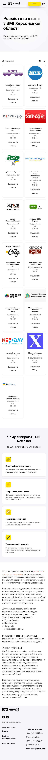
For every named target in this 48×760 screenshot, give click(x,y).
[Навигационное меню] (4, 4)
